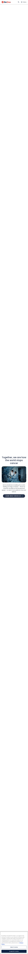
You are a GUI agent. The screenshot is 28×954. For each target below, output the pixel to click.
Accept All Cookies (14, 951)
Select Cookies (14, 947)
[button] (18, 2)
